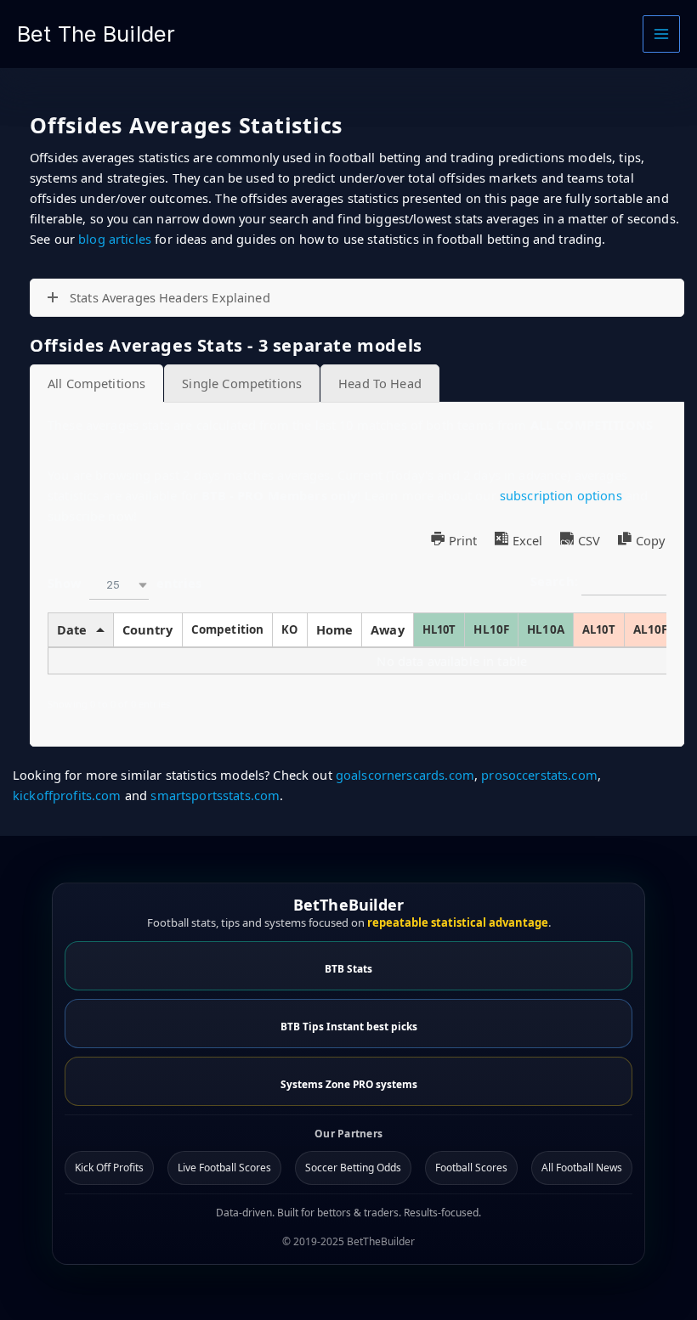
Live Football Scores (224, 1167)
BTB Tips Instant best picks (348, 1026)
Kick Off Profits (109, 1167)
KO (289, 629)
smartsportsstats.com (215, 795)
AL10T (598, 629)
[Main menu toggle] (661, 34)
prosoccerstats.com (539, 774)
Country (147, 629)
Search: (555, 581)
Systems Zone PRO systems (348, 1084)
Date (72, 629)
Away (388, 629)
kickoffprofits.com (67, 795)
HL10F (491, 629)
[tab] (96, 383)
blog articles (114, 238)
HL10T (439, 629)
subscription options (561, 495)
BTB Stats (348, 968)
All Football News (581, 1167)
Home (335, 629)
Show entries (124, 583)
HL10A (545, 629)
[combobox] (119, 585)
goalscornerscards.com (405, 774)
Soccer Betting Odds (353, 1167)
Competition (227, 629)
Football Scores (471, 1167)
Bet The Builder (96, 33)
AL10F (650, 629)
